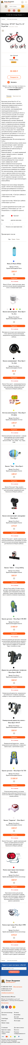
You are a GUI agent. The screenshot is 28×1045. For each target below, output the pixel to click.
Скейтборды (4, 1018)
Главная (3, 19)
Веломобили (17, 1014)
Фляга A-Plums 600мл (14, 264)
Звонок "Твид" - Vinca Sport (14, 466)
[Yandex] (14, 1007)
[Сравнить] (2, 31)
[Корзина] (19, 11)
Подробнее (14, 278)
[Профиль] (5, 7)
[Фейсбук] (6, 1007)
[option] (14, 46)
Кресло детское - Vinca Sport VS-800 (14, 619)
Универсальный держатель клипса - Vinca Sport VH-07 (14, 721)
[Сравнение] (9, 11)
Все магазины (5, 1003)
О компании (4, 1027)
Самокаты (4, 1014)
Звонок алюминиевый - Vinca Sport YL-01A (14, 362)
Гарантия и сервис (6, 1030)
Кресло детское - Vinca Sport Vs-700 (14, 771)
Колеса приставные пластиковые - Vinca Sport (14, 871)
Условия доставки (14, 89)
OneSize (14, 62)
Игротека (3, 1020)
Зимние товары (5, 1023)
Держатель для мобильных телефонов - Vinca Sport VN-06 (14, 671)
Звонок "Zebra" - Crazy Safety (14, 568)
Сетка (17, 239)
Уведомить (14, 82)
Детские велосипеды (12, 19)
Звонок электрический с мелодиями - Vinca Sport (14, 517)
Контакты (16, 1030)
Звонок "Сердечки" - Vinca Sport (14, 820)
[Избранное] (14, 11)
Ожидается (14, 77)
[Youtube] (10, 1007)
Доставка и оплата (19, 1027)
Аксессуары (17, 1020)
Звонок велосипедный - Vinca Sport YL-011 (14, 313)
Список (13, 239)
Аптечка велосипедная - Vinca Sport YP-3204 (14, 414)
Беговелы (16, 1012)
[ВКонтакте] (2, 1007)
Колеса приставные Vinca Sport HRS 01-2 (14, 926)
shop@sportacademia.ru (7, 993)
